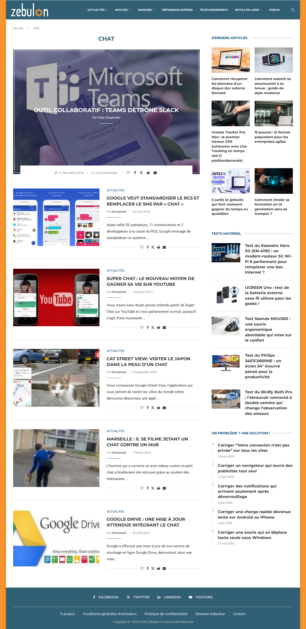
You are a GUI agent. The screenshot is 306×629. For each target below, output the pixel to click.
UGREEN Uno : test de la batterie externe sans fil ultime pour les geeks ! (268, 295)
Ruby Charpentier (109, 117)
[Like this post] (128, 172)
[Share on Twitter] (142, 172)
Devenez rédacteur (210, 614)
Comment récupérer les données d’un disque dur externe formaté (230, 86)
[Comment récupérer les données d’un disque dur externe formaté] (231, 60)
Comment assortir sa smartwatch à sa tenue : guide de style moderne (273, 86)
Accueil (18, 28)
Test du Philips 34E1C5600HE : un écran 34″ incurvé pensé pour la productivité (263, 366)
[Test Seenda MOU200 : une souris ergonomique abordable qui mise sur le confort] (226, 325)
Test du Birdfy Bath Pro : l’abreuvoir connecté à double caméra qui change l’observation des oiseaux (268, 403)
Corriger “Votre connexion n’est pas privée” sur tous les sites (254, 448)
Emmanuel (119, 211)
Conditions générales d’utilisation (110, 614)
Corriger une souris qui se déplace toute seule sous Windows (252, 535)
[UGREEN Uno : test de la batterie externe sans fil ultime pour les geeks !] (226, 294)
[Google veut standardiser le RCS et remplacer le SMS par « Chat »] (56, 217)
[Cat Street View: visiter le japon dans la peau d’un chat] (56, 377)
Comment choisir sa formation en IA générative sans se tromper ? (272, 207)
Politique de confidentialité (166, 614)
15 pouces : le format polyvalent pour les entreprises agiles (272, 137)
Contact (239, 614)
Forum (274, 9)
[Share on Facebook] (135, 172)
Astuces (121, 9)
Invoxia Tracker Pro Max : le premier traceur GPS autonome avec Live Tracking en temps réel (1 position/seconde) (229, 146)
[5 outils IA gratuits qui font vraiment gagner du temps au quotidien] (231, 181)
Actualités (96, 9)
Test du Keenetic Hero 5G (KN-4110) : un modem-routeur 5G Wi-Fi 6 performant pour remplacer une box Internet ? (268, 259)
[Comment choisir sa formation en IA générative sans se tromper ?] (274, 181)
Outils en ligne (247, 9)
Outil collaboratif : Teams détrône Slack (106, 110)
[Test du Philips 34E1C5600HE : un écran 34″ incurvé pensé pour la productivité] (226, 362)
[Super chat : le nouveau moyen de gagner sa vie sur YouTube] (56, 297)
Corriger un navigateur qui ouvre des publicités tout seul (255, 468)
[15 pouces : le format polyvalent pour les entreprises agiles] (274, 113)
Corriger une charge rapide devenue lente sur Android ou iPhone (254, 514)
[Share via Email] (155, 172)
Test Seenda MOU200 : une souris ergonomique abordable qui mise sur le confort (268, 329)
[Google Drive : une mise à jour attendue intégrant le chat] (56, 538)
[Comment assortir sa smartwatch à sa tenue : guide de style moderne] (274, 60)
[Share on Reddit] (149, 172)
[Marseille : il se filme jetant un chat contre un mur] (56, 458)
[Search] (292, 9)
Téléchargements (214, 9)
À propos (67, 614)
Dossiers (145, 9)
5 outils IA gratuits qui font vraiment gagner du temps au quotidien (230, 207)
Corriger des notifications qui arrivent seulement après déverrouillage (247, 491)
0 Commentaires (107, 173)
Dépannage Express (177, 9)
